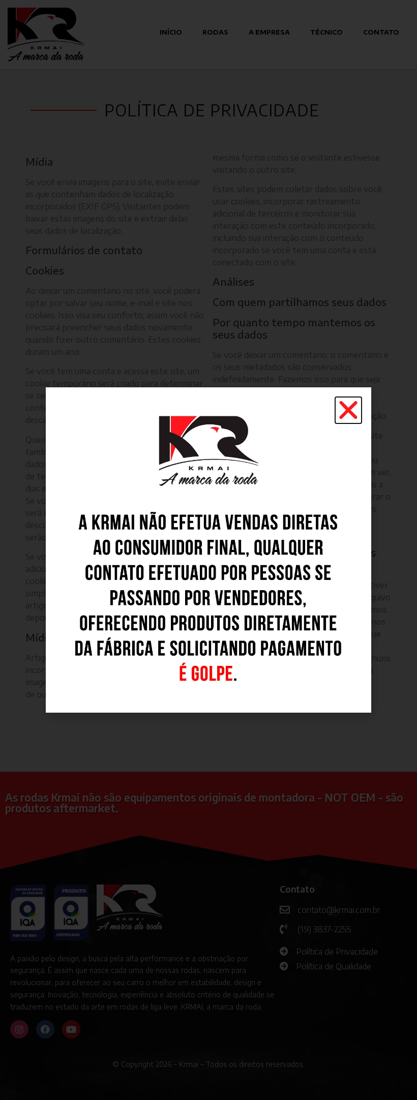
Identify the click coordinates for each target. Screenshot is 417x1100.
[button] (348, 410)
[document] (208, 550)
